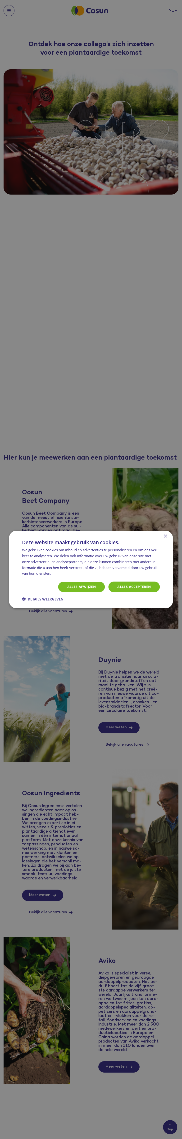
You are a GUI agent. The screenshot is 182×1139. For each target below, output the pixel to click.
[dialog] (91, 569)
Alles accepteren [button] (134, 586)
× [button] (165, 536)
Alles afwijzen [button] (81, 586)
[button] (43, 599)
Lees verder (62, 574)
